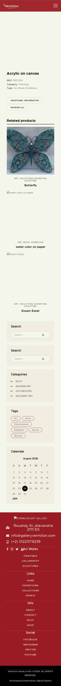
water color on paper (30, 247)
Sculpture (30, 180)
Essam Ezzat (30, 311)
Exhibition (31, 88)
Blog (19, 381)
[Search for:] (30, 334)
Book (22, 88)
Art (15, 88)
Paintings (24, 84)
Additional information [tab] (25, 100)
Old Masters (24, 391)
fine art (35, 430)
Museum (18, 435)
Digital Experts (44, 681)
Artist (28, 418)
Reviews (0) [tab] (17, 107)
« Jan (13, 498)
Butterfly (30, 185)
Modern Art (23, 386)
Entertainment (21, 424)
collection (26, 178)
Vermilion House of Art (20, 671)
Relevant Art (24, 396)
